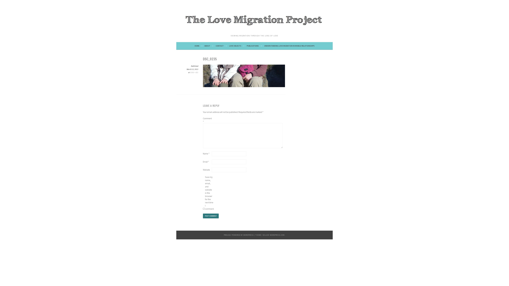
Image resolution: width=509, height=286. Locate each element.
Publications (253, 46)
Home (197, 46)
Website (206, 169)
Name (206, 153)
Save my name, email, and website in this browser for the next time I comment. (209, 193)
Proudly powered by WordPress (239, 235)
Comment (207, 120)
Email (206, 161)
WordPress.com (277, 235)
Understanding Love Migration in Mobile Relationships (289, 46)
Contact (220, 46)
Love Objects (235, 46)
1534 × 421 (194, 72)
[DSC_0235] (244, 86)
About (207, 46)
